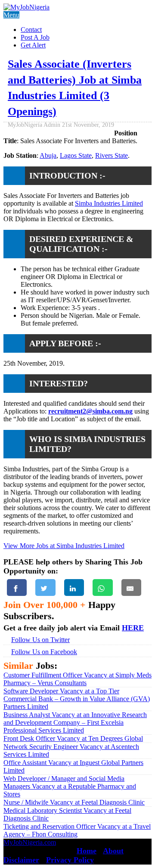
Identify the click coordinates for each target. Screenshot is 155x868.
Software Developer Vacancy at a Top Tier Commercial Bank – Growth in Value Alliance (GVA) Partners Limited (76, 698)
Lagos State (76, 155)
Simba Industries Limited (109, 203)
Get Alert (33, 45)
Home (86, 850)
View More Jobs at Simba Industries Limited (63, 545)
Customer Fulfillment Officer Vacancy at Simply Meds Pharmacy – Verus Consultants (77, 678)
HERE (133, 628)
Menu (11, 15)
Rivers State (111, 155)
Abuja (48, 155)
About (113, 850)
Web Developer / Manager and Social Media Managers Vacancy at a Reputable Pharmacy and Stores (69, 786)
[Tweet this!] (45, 587)
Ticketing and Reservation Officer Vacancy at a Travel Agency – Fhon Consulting (77, 830)
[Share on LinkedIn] (74, 587)
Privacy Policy (70, 859)
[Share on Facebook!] (17, 587)
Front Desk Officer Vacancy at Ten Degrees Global (73, 738)
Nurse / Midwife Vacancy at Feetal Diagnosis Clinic (74, 802)
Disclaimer (21, 859)
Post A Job (35, 37)
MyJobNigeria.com (29, 842)
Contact (31, 29)
